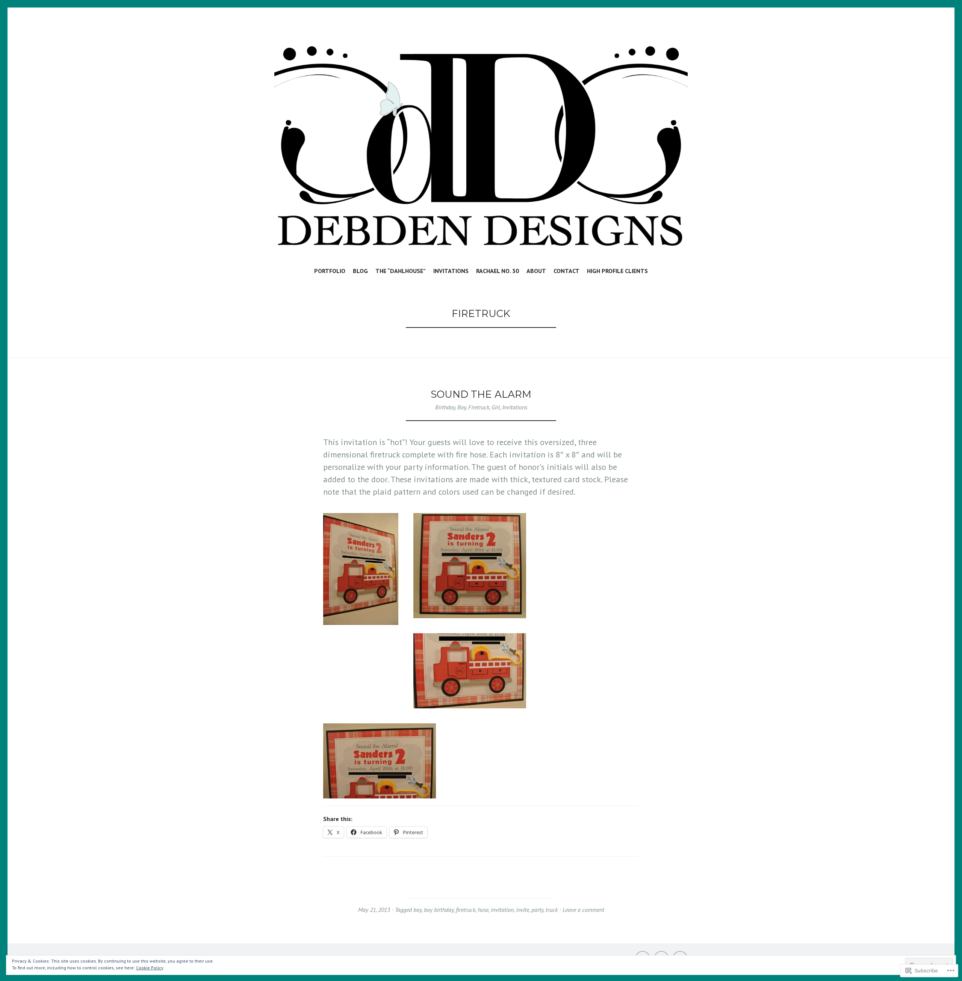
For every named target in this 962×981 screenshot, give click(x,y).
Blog (360, 271)
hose (483, 909)
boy (417, 909)
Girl (496, 407)
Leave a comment (583, 909)
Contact (566, 271)
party (537, 909)
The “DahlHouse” (400, 271)
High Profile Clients (617, 271)
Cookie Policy (149, 967)
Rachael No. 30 (497, 271)
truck (552, 909)
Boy (461, 407)
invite (522, 909)
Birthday (445, 407)
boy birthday (439, 909)
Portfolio (329, 271)
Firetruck (478, 407)
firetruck (465, 909)
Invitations (451, 271)
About (536, 271)
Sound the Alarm (481, 394)
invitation (502, 909)
